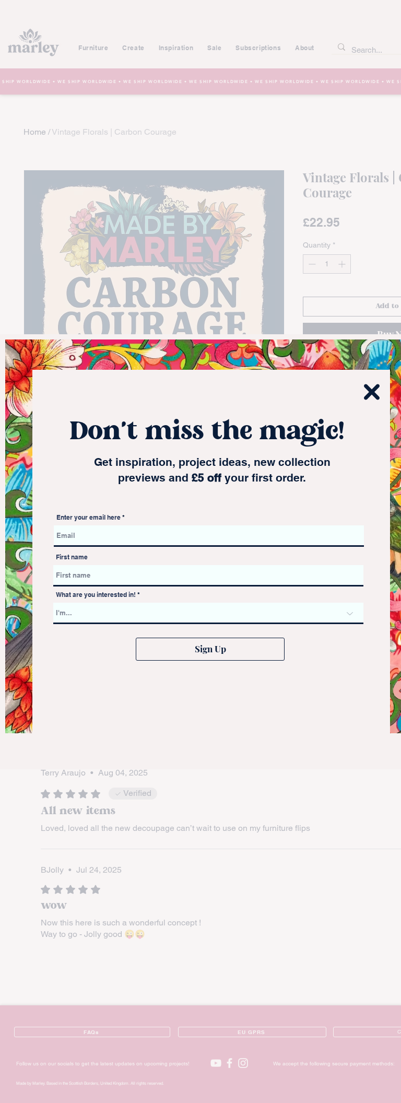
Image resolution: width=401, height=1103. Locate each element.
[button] (372, 392)
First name (72, 557)
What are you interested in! (96, 595)
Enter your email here (88, 517)
